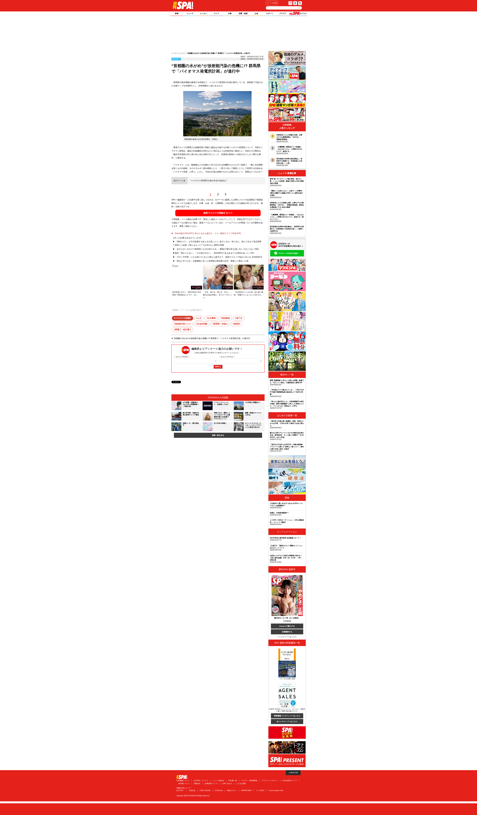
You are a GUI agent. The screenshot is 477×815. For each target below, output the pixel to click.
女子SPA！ (180, 790)
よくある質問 (241, 783)
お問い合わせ (227, 783)
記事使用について (211, 783)
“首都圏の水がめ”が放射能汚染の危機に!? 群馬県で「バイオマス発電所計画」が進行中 (211, 338)
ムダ (199, 318)
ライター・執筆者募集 (249, 780)
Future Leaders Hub (276, 790)
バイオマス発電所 (183, 318)
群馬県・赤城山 (221, 324)
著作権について (184, 783)
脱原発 (237, 324)
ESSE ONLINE (205, 790)
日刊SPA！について (201, 780)
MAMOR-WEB (246, 790)
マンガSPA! (260, 790)
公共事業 (212, 318)
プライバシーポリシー (270, 780)
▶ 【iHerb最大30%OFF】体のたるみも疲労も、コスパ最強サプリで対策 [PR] (206, 233)
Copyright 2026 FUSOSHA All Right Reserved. (193, 796)
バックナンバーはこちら (287, 637)
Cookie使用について (289, 780)
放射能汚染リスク (183, 324)
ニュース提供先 (218, 780)
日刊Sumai (219, 790)
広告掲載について (183, 780)
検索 (299, 8)
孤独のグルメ (232, 790)
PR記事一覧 (232, 780)
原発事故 (226, 318)
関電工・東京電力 (183, 329)
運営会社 (197, 783)
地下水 (239, 318)
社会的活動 (202, 324)
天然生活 (192, 790)
